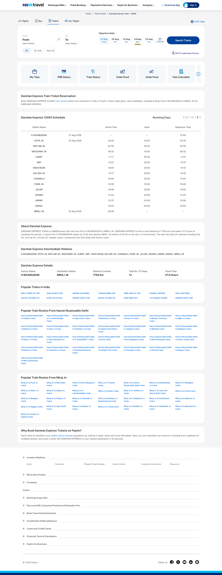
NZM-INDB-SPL (131, 298)
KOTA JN (38, 140)
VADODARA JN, (69, 254)
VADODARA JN (39, 151)
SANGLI (39, 206)
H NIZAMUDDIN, (29, 254)
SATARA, (152, 254)
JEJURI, (144, 254)
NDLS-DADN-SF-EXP (30, 293)
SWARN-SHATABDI (80, 293)
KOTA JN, (43, 254)
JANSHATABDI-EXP (107, 293)
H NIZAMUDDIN (39, 135)
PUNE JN (39, 184)
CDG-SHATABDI (182, 293)
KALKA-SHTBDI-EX (106, 298)
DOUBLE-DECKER (157, 293)
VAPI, (88, 254)
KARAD (38, 200)
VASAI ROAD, (98, 254)
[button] (160, 40)
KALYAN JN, (111, 254)
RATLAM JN (39, 146)
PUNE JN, (135, 254)
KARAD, (161, 254)
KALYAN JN (39, 173)
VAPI (39, 162)
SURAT (39, 157)
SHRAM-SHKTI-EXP (81, 298)
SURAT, (81, 254)
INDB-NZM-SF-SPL (132, 293)
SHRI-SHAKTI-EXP (55, 293)
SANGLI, (169, 254)
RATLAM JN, (54, 254)
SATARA (39, 195)
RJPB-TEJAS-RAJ (55, 298)
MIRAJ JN (39, 211)
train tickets (61, 101)
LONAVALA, (123, 254)
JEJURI (39, 189)
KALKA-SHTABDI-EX (30, 298)
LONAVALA (39, 178)
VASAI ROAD (39, 167)
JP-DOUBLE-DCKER (158, 298)
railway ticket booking (61, 435)
